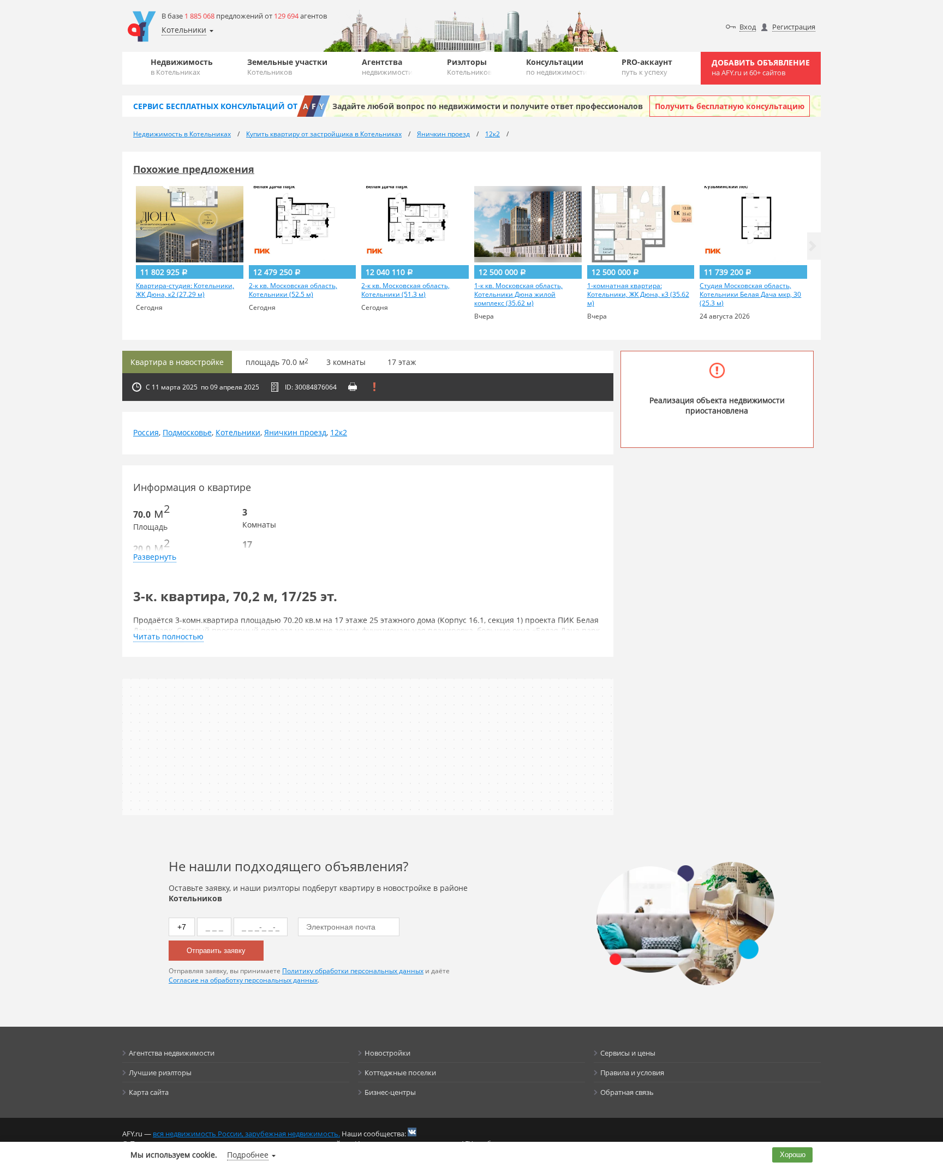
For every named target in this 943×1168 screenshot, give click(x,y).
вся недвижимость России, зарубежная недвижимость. (246, 1134)
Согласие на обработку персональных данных (243, 980)
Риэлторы (469, 67)
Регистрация (793, 27)
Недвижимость (182, 67)
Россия (146, 432)
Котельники (238, 432)
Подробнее (247, 1154)
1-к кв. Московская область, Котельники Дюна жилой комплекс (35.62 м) (518, 294)
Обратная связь (627, 1092)
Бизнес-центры (390, 1092)
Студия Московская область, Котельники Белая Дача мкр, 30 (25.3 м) (750, 294)
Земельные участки (287, 67)
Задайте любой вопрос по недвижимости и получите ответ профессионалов (487, 106)
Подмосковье (187, 432)
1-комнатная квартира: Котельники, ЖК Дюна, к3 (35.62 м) (638, 294)
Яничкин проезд (295, 432)
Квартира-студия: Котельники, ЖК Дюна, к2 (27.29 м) (185, 290)
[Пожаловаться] (374, 386)
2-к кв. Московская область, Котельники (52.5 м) (293, 290)
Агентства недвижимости (171, 1053)
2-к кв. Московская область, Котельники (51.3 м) (405, 290)
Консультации (556, 67)
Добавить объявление (761, 67)
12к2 (338, 432)
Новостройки (387, 1053)
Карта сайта (149, 1092)
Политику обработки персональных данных (352, 970)
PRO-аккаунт (647, 67)
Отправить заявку (216, 951)
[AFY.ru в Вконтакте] (412, 1132)
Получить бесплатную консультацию (729, 106)
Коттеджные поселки (400, 1072)
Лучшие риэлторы (160, 1072)
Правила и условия (632, 1072)
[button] (812, 246)
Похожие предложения (193, 169)
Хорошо (792, 1155)
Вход (747, 27)
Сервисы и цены (627, 1053)
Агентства (387, 67)
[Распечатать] (352, 386)
